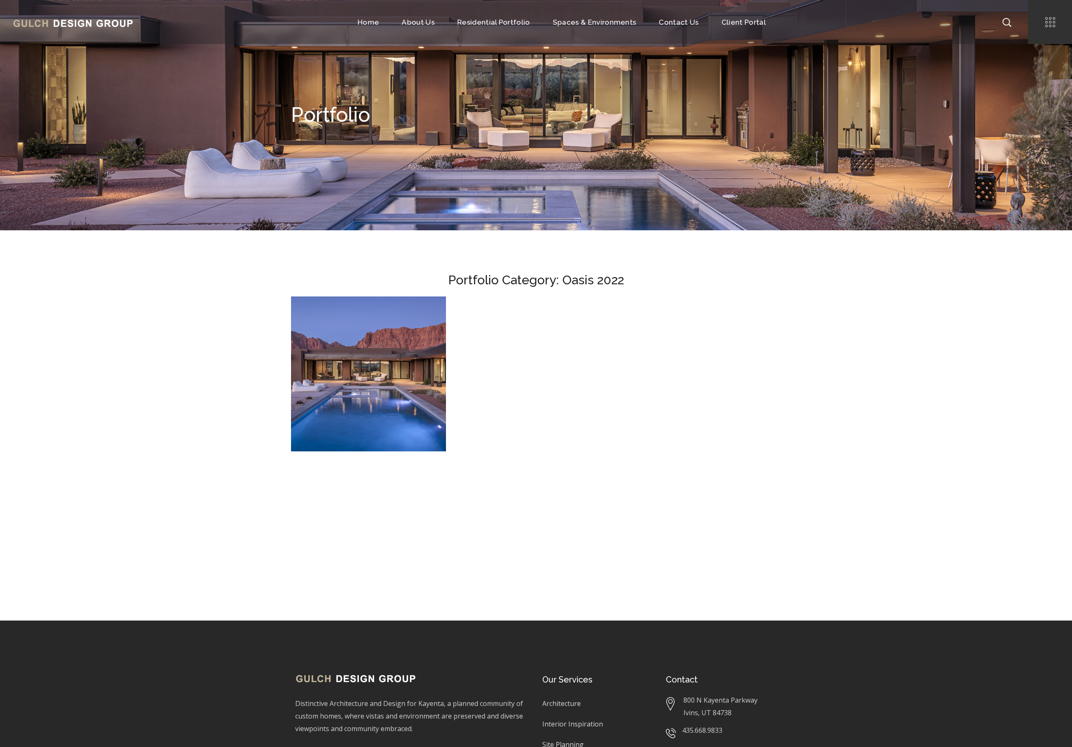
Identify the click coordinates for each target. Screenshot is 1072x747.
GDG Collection (330, 329)
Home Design (375, 329)
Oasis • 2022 (335, 317)
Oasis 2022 (412, 329)
